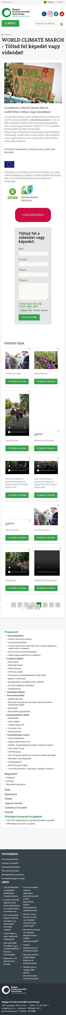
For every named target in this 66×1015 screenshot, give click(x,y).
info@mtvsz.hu (8, 1008)
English (60, 2)
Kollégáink (10, 778)
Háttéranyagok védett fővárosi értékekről (24, 655)
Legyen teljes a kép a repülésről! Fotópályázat (11, 936)
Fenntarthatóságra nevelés (13, 878)
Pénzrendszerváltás (10, 871)
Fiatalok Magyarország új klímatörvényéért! (30, 948)
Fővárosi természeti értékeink (20, 639)
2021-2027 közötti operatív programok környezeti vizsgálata (30, 820)
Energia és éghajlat (10, 863)
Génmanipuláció (14, 732)
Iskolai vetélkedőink (16, 738)
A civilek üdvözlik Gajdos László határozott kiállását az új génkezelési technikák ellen (12, 905)
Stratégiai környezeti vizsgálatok (23, 816)
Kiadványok (11, 794)
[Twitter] (56, 14)
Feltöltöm (29, 317)
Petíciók (9, 812)
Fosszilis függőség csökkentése (21, 685)
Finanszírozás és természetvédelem (22, 652)
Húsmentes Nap (14, 728)
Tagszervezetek (13, 803)
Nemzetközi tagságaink (16, 784)
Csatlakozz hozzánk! (16, 807)
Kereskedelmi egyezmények (19, 711)
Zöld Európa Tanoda (16, 748)
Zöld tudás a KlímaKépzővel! (19, 759)
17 (37, 607)
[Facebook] (44, 14)
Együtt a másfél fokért (17, 679)
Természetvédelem (10, 859)
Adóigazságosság (15, 699)
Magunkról (11, 774)
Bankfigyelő (13, 708)
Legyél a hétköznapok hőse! (19, 742)
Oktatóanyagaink (15, 762)
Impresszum (7, 2)
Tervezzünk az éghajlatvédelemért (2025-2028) (27, 675)
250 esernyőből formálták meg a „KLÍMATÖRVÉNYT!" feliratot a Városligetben (12, 949)
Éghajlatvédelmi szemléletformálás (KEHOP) (26, 682)
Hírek (7, 789)
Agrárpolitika (13, 718)
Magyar (51, 2)
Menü (11, 23)
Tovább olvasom (17, 381)
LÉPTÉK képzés (14, 752)
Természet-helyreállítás (17, 642)
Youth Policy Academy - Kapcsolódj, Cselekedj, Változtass (31, 769)
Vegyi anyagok (14, 721)
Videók (8, 798)
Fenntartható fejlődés (11, 867)
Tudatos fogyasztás (16, 725)
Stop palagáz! (13, 662)
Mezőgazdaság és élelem (13, 874)
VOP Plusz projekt (15, 672)
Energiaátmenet (14, 689)
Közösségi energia (15, 665)
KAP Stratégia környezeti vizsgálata (20, 824)
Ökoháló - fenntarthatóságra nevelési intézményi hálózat (30, 745)
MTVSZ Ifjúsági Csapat (17, 765)
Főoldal (7, 35)
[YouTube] (62, 14)
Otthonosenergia (14, 668)
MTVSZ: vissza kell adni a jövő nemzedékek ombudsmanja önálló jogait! (29, 920)
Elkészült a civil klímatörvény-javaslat (10, 961)
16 (30, 607)
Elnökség (10, 781)
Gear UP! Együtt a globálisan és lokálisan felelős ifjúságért (32, 755)
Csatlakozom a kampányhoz (33, 217)
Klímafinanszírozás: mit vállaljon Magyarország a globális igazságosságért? (31, 935)
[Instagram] (50, 14)
